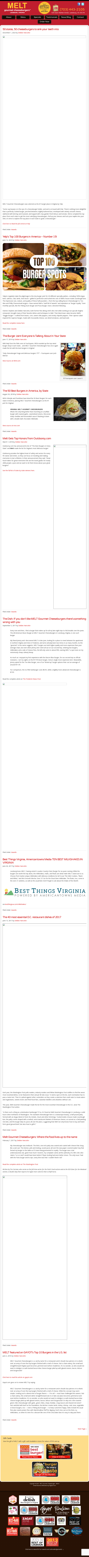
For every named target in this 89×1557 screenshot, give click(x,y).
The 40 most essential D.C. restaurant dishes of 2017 (32, 917)
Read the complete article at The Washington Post (20, 1164)
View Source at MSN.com (11, 361)
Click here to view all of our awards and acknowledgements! (43, 1549)
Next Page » (82, 1429)
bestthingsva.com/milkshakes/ (15, 904)
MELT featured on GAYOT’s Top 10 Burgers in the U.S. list (35, 1352)
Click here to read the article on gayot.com (17, 1377)
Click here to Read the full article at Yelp (16, 224)
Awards (13, 229)
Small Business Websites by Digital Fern (44, 1485)
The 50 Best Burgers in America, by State (25, 390)
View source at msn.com (11, 425)
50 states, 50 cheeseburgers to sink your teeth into (31, 29)
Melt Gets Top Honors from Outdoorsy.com (27, 438)
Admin (57, 1483)
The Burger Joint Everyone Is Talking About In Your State (34, 336)
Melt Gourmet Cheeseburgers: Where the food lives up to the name (40, 1137)
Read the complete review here (14, 323)
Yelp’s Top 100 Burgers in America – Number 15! (30, 236)
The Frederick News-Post (32, 679)
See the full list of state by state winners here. (19, 470)
